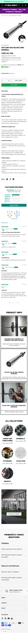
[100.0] (17, 214)
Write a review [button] (14, 205)
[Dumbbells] (20, 430)
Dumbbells (20, 438)
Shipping (3, 55)
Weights (7, 481)
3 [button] (14, 302)
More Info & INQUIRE (14, 514)
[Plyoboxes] (7, 453)
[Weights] (7, 473)
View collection (20, 463)
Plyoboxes (7, 461)
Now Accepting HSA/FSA (17, 1)
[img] (4, 226)
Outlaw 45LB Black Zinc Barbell (15, 15)
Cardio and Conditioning (7, 439)
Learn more (4, 61)
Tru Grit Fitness (8, 629)
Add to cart (18, 80)
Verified (13, 218)
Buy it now (14, 85)
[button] (25, 5)
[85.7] (10, 214)
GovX (6, 15)
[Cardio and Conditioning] (7, 430)
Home (2, 15)
